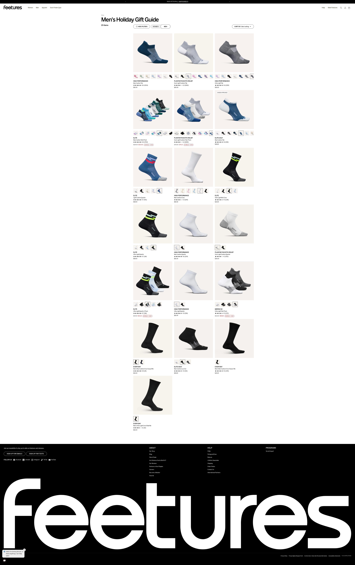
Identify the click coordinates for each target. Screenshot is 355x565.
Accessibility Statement (334, 555)
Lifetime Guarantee (213, 460)
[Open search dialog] (341, 8)
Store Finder (152, 457)
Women (30, 7)
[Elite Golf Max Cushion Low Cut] (193, 338)
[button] (349, 8)
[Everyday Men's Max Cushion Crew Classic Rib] (234, 338)
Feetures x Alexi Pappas (156, 466)
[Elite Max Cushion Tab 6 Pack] (152, 109)
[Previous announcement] (125, 2)
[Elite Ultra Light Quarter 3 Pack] (152, 280)
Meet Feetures (332, 7)
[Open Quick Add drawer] (168, 68)
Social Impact (270, 451)
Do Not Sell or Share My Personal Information (315, 555)
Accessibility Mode (346, 555)
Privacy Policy (284, 555)
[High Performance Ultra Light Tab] (234, 52)
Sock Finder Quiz (55, 7)
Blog (150, 454)
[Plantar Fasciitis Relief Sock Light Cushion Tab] (193, 52)
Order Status (211, 466)
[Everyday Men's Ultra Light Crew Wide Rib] (152, 395)
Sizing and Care (212, 454)
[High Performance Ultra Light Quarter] (193, 280)
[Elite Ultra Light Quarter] (152, 224)
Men (37, 7)
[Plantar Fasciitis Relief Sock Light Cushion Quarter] (234, 224)
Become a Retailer (154, 472)
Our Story (152, 451)
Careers (151, 469)
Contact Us (211, 469)
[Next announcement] (230, 2)
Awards (151, 475)
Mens (102, 15)
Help (323, 7)
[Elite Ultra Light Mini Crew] (234, 167)
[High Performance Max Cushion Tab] (152, 52)
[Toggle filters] (141, 26)
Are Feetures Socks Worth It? (157, 460)
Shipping (210, 463)
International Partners (214, 472)
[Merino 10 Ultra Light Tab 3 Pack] (234, 280)
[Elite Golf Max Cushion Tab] (234, 109)
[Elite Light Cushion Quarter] (152, 167)
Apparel (44, 7)
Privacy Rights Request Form (296, 555)
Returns (210, 457)
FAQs (209, 451)
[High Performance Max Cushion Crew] (193, 167)
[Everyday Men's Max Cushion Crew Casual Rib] (152, 338)
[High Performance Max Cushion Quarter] (193, 224)
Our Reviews (153, 463)
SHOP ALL (188, 1)
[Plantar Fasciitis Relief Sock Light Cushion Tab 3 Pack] (193, 109)
